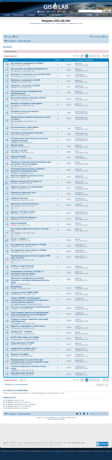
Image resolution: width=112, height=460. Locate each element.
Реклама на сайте (79, 443)
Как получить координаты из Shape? (27, 63)
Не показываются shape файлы (25, 127)
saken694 (14, 142)
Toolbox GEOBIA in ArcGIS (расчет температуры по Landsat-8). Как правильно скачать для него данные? (30, 300)
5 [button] (98, 56)
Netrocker (14, 183)
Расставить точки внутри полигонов (27, 133)
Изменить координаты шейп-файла (26, 103)
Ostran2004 (15, 275)
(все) (56, 443)
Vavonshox (17, 206)
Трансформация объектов (22, 373)
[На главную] (56, 6)
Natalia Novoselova (20, 304)
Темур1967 (14, 246)
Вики (61, 443)
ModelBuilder (16, 287)
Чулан (13, 194)
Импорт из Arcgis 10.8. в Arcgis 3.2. (26, 181)
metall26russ (15, 370)
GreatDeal (14, 309)
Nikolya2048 (15, 152)
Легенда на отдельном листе (23, 193)
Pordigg (13, 288)
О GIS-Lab (42, 15)
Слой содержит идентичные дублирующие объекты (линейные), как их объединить (29, 314)
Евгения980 (18, 121)
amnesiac (14, 345)
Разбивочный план (19, 198)
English (71, 11)
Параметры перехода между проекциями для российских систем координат (31, 163)
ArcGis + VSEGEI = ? (20, 239)
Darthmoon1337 (16, 294)
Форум (89, 15)
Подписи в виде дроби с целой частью (28, 326)
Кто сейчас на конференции (15, 390)
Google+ (63, 11)
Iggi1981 (16, 105)
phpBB (51, 417)
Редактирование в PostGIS (22, 343)
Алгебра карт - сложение (21, 332)
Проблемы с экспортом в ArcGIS (25, 80)
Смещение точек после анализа (25, 111)
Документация (19, 15)
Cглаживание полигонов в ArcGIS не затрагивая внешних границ (27, 273)
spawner (78, 176)
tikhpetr (77, 63)
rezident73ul (18, 76)
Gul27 (13, 135)
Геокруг (105, 447)
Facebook (52, 11)
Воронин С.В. (18, 339)
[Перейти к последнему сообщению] (81, 63)
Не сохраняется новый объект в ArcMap (28, 245)
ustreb (77, 98)
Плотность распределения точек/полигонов (30, 307)
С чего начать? (55, 15)
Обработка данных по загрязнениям (27, 187)
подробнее (55, 452)
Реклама (106, 15)
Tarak (77, 223)
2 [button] (89, 56)
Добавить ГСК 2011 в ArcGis (23, 212)
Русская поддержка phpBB (56, 419)
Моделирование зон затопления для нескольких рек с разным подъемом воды (30, 361)
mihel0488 (14, 158)
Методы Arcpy (17, 145)
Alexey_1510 (79, 256)
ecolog (13, 225)
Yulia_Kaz (17, 71)
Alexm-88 (17, 328)
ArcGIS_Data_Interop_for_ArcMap (25, 337)
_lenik (77, 319)
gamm (77, 104)
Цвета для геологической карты (25, 204)
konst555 (78, 187)
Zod (12, 113)
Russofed (14, 364)
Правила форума (10, 51)
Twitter (42, 11)
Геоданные (31, 15)
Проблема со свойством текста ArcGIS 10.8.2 (30, 74)
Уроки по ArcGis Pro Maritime (23, 217)
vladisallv (14, 82)
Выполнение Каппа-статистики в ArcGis (28, 98)
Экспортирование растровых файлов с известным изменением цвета (28, 170)
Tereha (16, 129)
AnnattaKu (17, 233)
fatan (76, 239)
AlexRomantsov (80, 112)
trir (76, 151)
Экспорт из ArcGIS (19, 151)
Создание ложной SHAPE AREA (25, 292)
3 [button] (92, 56)
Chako (13, 316)
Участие (45, 443)
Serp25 (13, 147)
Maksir (16, 100)
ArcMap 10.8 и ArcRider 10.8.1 (23, 349)
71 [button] (104, 56)
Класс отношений (18, 223)
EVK (15, 166)
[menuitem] (15, 36)
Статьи (7, 15)
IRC (70, 443)
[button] (82, 56)
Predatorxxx (15, 200)
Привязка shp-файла (20, 354)
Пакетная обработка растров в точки (27, 176)
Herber (13, 65)
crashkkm (78, 156)
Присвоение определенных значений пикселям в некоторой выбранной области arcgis (30, 280)
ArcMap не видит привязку (22, 266)
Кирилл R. (78, 360)
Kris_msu (17, 260)
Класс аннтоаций (18, 156)
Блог (97, 15)
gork (76, 332)
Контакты (38, 443)
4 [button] (95, 56)
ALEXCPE (14, 356)
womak (77, 204)
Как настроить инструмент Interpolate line (29, 69)
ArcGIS (7, 46)
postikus (13, 241)
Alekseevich (15, 214)
